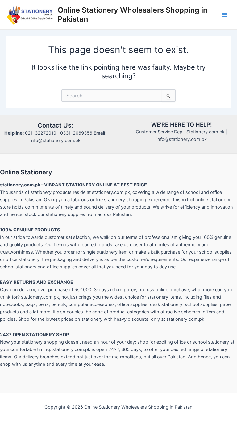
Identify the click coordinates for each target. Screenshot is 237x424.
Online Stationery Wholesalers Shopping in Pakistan (132, 14)
